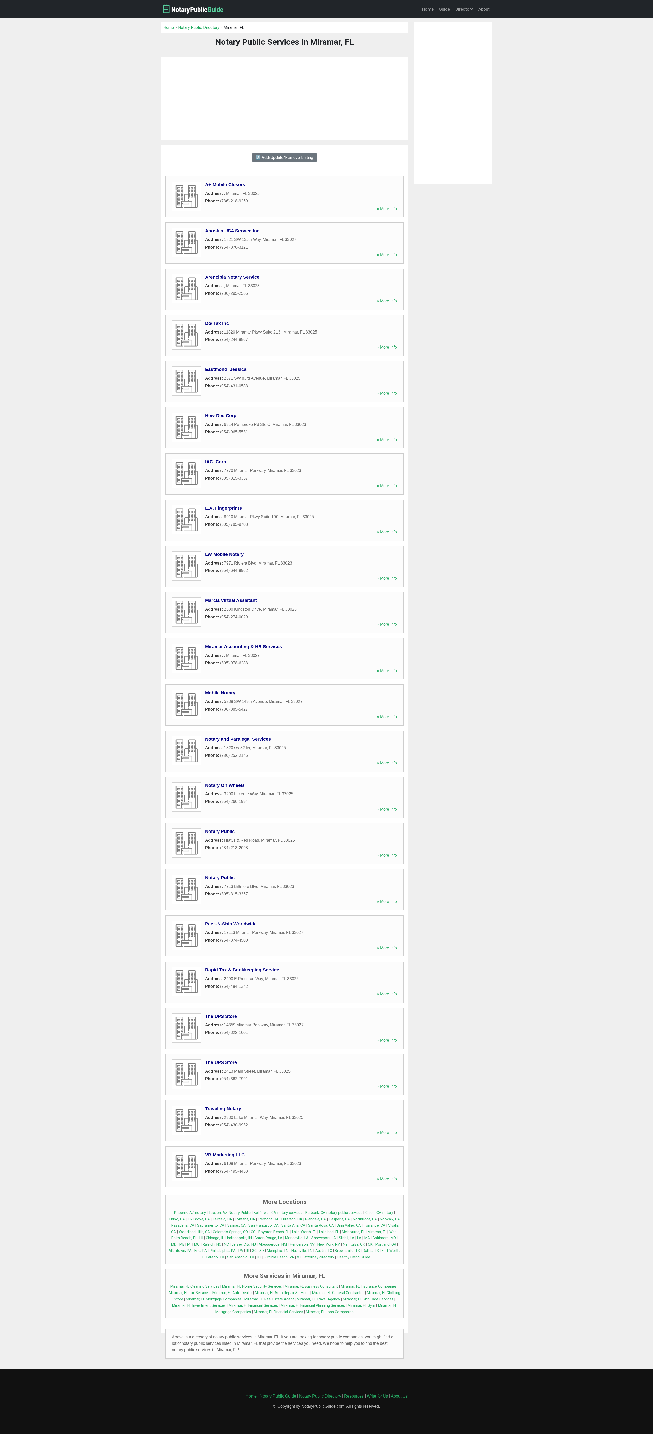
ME (181, 1244)
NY (345, 1244)
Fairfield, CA (222, 1219)
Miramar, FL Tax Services (189, 1293)
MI (189, 1244)
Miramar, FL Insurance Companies (369, 1286)
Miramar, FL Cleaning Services (194, 1286)
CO (253, 1232)
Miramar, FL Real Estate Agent (269, 1299)
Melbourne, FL (353, 1232)
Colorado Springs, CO (230, 1232)
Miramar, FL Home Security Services (252, 1286)
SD (261, 1251)
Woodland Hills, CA (194, 1232)
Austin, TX (323, 1251)
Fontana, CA (245, 1219)
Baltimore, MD (384, 1238)
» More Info (387, 209)
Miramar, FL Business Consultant (311, 1286)
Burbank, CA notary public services (333, 1213)
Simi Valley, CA (349, 1225)
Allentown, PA (180, 1251)
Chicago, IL (215, 1238)
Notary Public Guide (278, 1396)
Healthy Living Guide (353, 1257)
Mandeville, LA (297, 1238)
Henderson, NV (302, 1244)
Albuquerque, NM (273, 1244)
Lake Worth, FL (304, 1232)
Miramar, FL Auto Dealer (232, 1293)
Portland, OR (385, 1244)
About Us (399, 1396)
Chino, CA (177, 1219)
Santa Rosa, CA (321, 1225)
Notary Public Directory (198, 27)
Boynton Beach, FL (273, 1232)
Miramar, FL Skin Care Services (368, 1299)
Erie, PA (200, 1251)
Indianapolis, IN (239, 1238)
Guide (444, 9)
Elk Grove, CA (199, 1219)
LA (359, 1238)
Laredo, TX (215, 1257)
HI (201, 1238)
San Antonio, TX (240, 1257)
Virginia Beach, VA (279, 1257)
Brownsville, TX (347, 1251)
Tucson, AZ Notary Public (230, 1213)
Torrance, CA (374, 1225)
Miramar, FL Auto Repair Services (282, 1293)
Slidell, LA (346, 1238)
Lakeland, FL (329, 1232)
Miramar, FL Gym (361, 1305)
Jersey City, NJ (244, 1244)
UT (259, 1257)
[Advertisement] (284, 98)
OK (370, 1244)
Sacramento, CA (210, 1225)
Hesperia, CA (339, 1219)
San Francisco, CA (263, 1225)
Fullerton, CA (291, 1219)
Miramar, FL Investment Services (199, 1305)
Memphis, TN (277, 1251)
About (484, 9)
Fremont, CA (268, 1219)
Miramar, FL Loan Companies (330, 1312)
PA (240, 1251)
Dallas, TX (371, 1251)
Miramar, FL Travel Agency (318, 1299)
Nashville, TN (301, 1251)
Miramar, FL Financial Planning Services (313, 1305)
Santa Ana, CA (293, 1225)
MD (174, 1244)
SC (254, 1251)
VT (299, 1257)
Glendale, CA (315, 1219)
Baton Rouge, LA (268, 1238)
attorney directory (319, 1257)
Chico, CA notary (379, 1213)
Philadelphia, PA (223, 1251)
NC (226, 1244)
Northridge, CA (365, 1219)
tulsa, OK (357, 1244)
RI (247, 1251)
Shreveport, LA (323, 1238)
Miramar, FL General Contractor (338, 1293)
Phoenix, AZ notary (190, 1213)
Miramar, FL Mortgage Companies (214, 1299)
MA (367, 1238)
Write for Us (377, 1396)
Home (428, 9)
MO (197, 1244)
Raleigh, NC (212, 1244)
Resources (354, 1396)
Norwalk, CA (390, 1219)
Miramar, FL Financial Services (253, 1305)
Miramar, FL (377, 1232)
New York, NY (328, 1244)
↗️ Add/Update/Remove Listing (284, 157)
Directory (464, 9)
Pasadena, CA (182, 1225)
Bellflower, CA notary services (278, 1213)
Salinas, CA (236, 1225)
